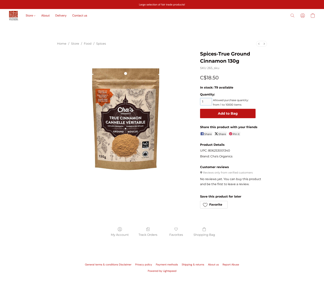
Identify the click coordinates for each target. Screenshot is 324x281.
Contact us (79, 15)
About (45, 15)
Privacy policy (143, 264)
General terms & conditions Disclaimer (108, 264)
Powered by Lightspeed (162, 271)
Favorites (176, 235)
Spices (101, 43)
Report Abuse (231, 264)
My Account (120, 235)
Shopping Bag (204, 235)
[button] (13, 15)
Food (88, 43)
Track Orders (148, 235)
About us (213, 264)
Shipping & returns (193, 264)
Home (61, 43)
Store (30, 15)
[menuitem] (259, 44)
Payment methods (167, 264)
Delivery (61, 15)
